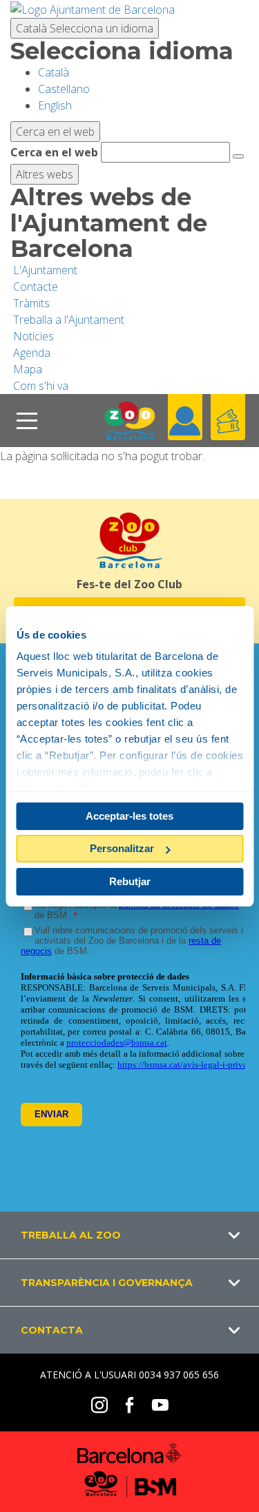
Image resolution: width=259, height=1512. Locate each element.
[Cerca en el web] (238, 156)
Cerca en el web (54, 152)
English (55, 105)
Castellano (64, 88)
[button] (129, 1235)
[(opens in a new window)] (92, 8)
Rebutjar (130, 881)
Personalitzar (122, 848)
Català (84, 28)
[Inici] (129, 420)
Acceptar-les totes (129, 816)
